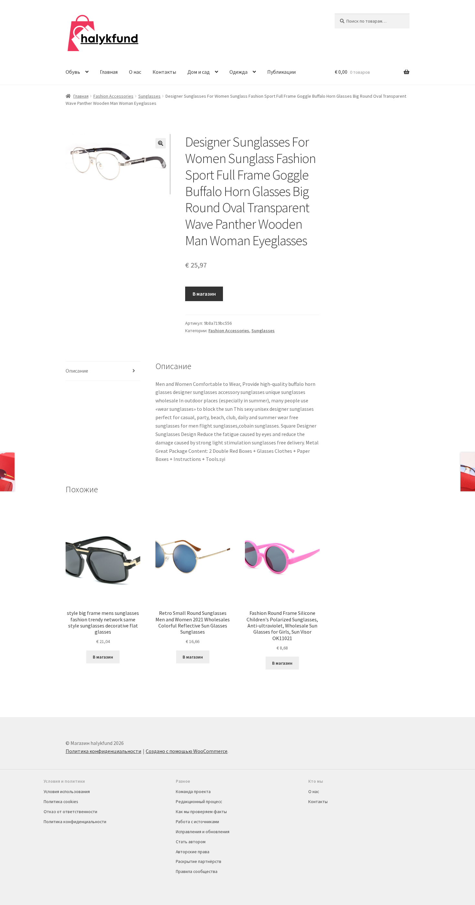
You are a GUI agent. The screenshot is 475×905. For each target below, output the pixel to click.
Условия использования (67, 791)
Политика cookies (61, 801)
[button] (160, 143)
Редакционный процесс (199, 801)
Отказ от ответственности (70, 811)
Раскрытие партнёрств (198, 861)
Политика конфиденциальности (103, 751)
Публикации (281, 72)
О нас (135, 72)
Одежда (238, 72)
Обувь (73, 72)
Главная (109, 72)
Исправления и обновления (202, 831)
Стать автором (191, 842)
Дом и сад (198, 72)
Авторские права (192, 852)
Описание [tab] (77, 370)
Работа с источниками (197, 821)
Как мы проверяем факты (201, 811)
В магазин (204, 293)
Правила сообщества (196, 871)
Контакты (164, 72)
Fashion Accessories (113, 96)
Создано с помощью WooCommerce (186, 751)
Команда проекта (193, 791)
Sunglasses (149, 96)
